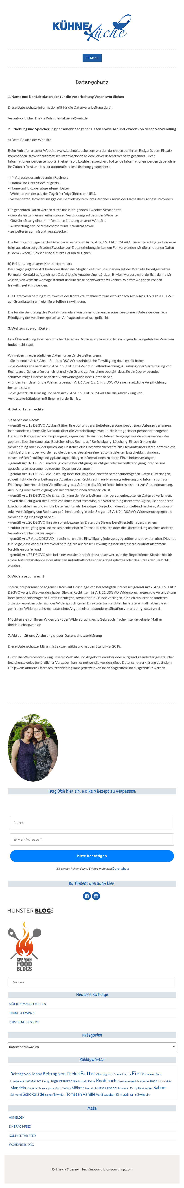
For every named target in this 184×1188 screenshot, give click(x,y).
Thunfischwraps (22, 1013)
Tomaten (74, 1094)
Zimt (119, 1094)
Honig (46, 1081)
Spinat (49, 1094)
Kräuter (144, 1081)
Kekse (91, 1081)
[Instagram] (96, 896)
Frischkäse (17, 1081)
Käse (153, 1081)
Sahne (159, 1087)
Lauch (161, 1081)
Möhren (78, 1088)
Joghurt (56, 1081)
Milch (58, 1088)
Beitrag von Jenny (26, 1073)
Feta (158, 1074)
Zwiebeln (143, 1094)
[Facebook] (87, 896)
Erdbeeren (148, 1074)
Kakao (67, 1081)
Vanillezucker (105, 1094)
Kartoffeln (80, 1081)
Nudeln (89, 1088)
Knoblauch (106, 1080)
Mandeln (18, 1087)
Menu (94, 58)
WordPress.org (21, 1144)
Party (133, 1088)
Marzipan (32, 1088)
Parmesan (123, 1088)
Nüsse (100, 1088)
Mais (168, 1081)
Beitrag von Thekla (61, 1073)
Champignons (104, 1074)
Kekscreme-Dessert (24, 1022)
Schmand (16, 1094)
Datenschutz (120, 868)
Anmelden (16, 1117)
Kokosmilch (132, 1081)
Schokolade (33, 1094)
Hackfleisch (33, 1081)
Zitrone (130, 1094)
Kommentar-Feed (22, 1135)
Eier (137, 1073)
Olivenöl (111, 1088)
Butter (88, 1073)
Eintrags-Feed (20, 1126)
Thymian (59, 1094)
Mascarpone (46, 1088)
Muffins (66, 1088)
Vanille (89, 1094)
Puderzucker (145, 1088)
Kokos (120, 1081)
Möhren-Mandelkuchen (27, 1004)
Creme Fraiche (122, 1074)
